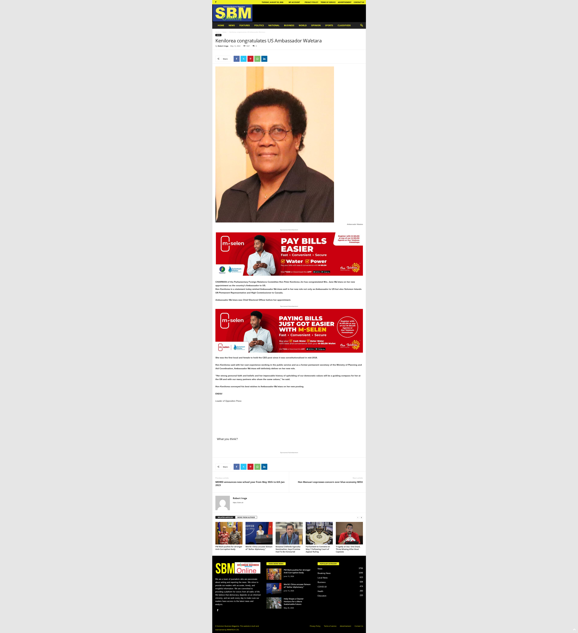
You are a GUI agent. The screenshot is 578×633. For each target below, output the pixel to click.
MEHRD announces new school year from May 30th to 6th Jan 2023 (250, 483)
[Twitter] (244, 59)
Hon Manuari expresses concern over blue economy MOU (330, 481)
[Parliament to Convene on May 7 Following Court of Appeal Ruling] (319, 533)
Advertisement (344, 2)
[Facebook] (216, 2)
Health (320, 591)
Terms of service (328, 2)
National (274, 25)
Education (322, 596)
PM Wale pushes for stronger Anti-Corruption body (228, 547)
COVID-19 (322, 587)
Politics (259, 25)
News (232, 25)
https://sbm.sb (238, 502)
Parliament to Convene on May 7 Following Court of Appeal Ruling (318, 549)
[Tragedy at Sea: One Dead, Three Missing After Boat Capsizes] (349, 533)
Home (221, 25)
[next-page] (361, 517)
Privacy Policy (311, 2)
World (303, 25)
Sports (329, 25)
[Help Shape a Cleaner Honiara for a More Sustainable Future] (273, 603)
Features (244, 25)
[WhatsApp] (257, 59)
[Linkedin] (264, 59)
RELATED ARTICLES (225, 517)
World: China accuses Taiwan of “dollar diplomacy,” (258, 547)
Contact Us (359, 2)
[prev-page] (357, 517)
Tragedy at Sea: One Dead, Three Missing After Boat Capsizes (348, 549)
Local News (323, 578)
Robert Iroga (223, 46)
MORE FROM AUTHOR (246, 517)
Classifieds (344, 25)
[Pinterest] (250, 59)
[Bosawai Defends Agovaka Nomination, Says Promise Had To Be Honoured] (289, 533)
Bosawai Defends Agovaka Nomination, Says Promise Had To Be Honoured (288, 549)
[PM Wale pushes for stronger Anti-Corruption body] (228, 533)
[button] (361, 25)
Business (289, 25)
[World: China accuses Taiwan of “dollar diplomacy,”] (259, 533)
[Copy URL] (271, 59)
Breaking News (324, 573)
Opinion (316, 25)
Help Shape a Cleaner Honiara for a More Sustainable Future (294, 601)
